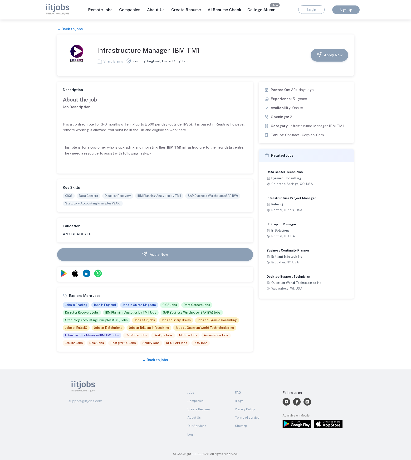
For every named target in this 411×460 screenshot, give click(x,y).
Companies (195, 401)
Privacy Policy (245, 409)
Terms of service (247, 417)
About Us (156, 9)
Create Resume (186, 9)
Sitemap (241, 426)
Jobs (190, 392)
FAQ (238, 392)
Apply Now (333, 55)
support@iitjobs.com (85, 401)
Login (191, 434)
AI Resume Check (224, 9)
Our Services (196, 426)
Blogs (239, 401)
